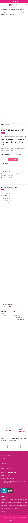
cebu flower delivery (11, 173)
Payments (3, 463)
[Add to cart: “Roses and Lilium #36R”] (25, 319)
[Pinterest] (15, 1)
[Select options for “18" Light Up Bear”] (11, 195)
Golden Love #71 (7, 428)
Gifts (11, 123)
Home (2, 123)
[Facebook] (9, 1)
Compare (4, 164)
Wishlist (3, 460)
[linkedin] (17, 1)
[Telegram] (19, 1)
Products (6, 123)
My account (4, 458)
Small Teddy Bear (5, 154)
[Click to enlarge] (3, 117)
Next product (5, 127)
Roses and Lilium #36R (20, 428)
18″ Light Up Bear (7, 304)
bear (5, 173)
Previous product (2, 127)
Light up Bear (4, 175)
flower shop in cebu (21, 173)
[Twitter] (11, 1)
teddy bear (10, 175)
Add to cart (13, 159)
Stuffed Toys (16, 123)
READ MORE (4, 511)
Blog (2, 466)
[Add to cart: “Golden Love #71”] (11, 319)
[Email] (13, 1)
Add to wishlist (21, 164)
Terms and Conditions (6, 468)
